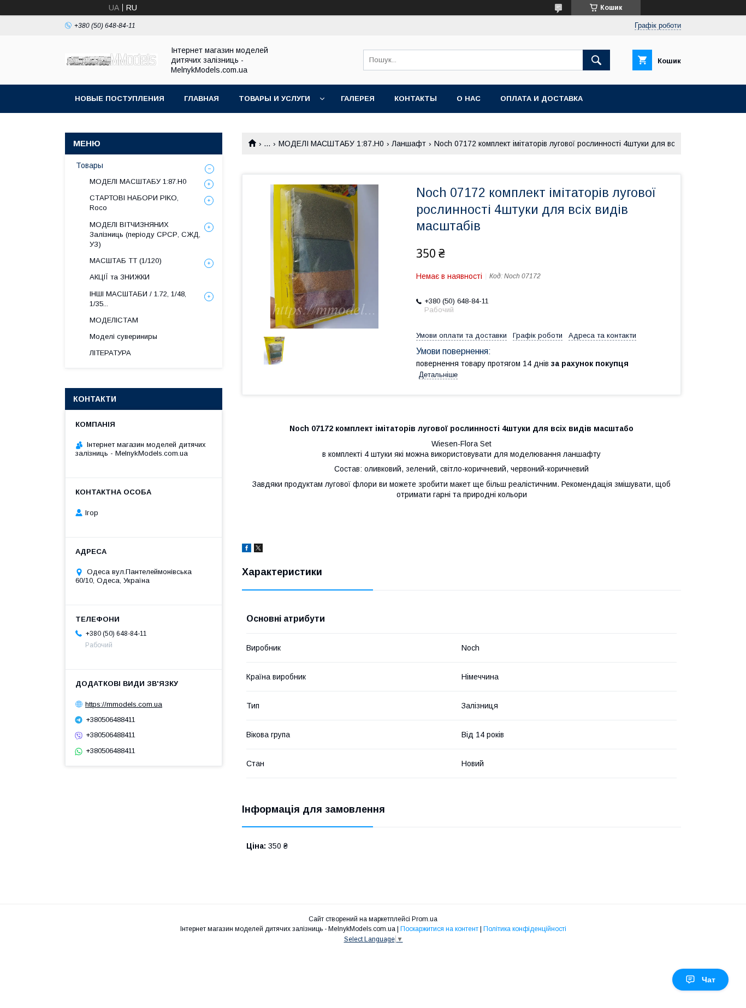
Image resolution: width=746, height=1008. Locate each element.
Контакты (415, 98)
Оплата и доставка (541, 98)
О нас (469, 98)
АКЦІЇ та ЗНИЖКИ (120, 277)
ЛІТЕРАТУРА (110, 353)
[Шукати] (596, 60)
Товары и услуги (274, 98)
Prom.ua (424, 919)
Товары (89, 165)
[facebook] (246, 549)
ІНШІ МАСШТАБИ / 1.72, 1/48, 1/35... (138, 299)
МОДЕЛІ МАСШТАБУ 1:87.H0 (331, 143)
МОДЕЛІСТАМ (114, 320)
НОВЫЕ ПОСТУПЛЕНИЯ (119, 98)
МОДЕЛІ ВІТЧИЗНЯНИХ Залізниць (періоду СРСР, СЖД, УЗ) (145, 234)
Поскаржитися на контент (439, 929)
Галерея (358, 98)
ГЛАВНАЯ (201, 98)
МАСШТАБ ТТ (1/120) (126, 261)
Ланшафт (409, 143)
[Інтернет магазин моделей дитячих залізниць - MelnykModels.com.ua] (111, 62)
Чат (708, 979)
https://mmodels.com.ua (123, 704)
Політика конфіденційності (524, 929)
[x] (258, 549)
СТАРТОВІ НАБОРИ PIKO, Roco (134, 203)
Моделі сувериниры (123, 336)
